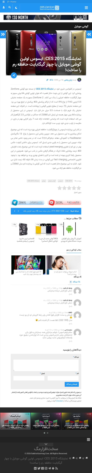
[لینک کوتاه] (47, 80)
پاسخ (70, 294)
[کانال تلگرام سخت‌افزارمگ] (49, 468)
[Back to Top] (46, 444)
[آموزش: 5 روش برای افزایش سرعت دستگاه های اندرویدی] (69, 228)
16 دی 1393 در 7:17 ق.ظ (53, 330)
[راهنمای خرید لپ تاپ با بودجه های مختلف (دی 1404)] (46, 421)
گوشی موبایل (81, 26)
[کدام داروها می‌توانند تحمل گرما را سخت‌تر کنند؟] (64, 265)
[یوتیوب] (64, 202)
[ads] (46, 17)
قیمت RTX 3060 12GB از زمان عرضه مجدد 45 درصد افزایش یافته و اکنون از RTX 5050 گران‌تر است (46, 212)
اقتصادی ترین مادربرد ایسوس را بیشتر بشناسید (25, 240)
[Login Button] (4, 7)
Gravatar (59, 401)
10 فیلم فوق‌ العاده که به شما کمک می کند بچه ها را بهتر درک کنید (28, 273)
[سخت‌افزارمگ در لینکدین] (35, 468)
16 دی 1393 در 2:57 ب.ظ (52, 288)
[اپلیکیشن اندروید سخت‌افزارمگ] (53, 468)
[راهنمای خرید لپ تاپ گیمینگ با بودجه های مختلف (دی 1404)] (15, 421)
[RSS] (56, 468)
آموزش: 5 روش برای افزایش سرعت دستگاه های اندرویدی (71, 240)
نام (77, 373)
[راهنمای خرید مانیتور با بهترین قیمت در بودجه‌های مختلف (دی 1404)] (77, 421)
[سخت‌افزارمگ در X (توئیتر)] (38, 468)
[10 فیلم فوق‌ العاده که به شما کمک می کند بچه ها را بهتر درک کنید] (28, 265)
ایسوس (60, 181)
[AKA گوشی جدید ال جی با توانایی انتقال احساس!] (46, 228)
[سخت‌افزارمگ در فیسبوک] (42, 468)
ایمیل (42, 373)
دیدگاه (73, 282)
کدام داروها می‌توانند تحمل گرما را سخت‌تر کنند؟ (65, 273)
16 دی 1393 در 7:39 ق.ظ (57, 312)
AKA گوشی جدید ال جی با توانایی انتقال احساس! (48, 240)
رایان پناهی (68, 80)
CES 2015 (69, 181)
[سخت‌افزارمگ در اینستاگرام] (46, 468)
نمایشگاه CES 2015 (45, 89)
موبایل (44, 181)
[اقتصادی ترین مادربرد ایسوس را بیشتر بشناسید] (22, 228)
